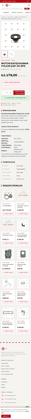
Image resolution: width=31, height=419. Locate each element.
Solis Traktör (10, 17)
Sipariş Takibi (4, 363)
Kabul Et (6, 416)
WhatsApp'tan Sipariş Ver (16, 97)
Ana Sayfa (3, 17)
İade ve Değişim (5, 366)
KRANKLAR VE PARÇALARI (20, 17)
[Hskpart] (8, 5)
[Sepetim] (29, 5)
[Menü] (2, 5)
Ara (27, 8)
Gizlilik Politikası (5, 371)
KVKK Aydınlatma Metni (7, 374)
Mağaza (6, 12)
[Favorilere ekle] (28, 92)
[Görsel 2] (11, 54)
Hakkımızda (4, 382)
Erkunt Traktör (17, 12)
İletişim (3, 384)
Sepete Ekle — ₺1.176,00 (19, 92)
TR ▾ (28, 1)
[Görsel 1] (4, 54)
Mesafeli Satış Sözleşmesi (7, 369)
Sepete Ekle (9, 213)
